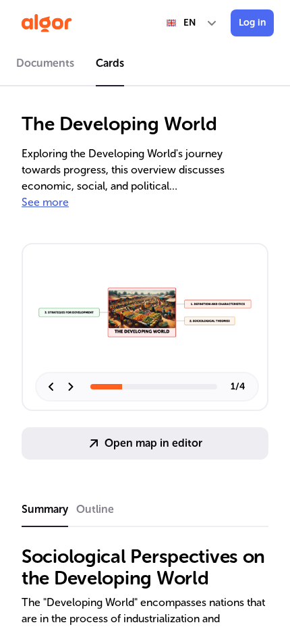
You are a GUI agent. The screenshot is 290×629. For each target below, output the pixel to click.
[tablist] (145, 65)
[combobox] (192, 23)
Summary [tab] (45, 509)
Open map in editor (153, 443)
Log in (252, 22)
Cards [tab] (110, 63)
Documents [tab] (45, 63)
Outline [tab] (95, 509)
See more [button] (45, 202)
